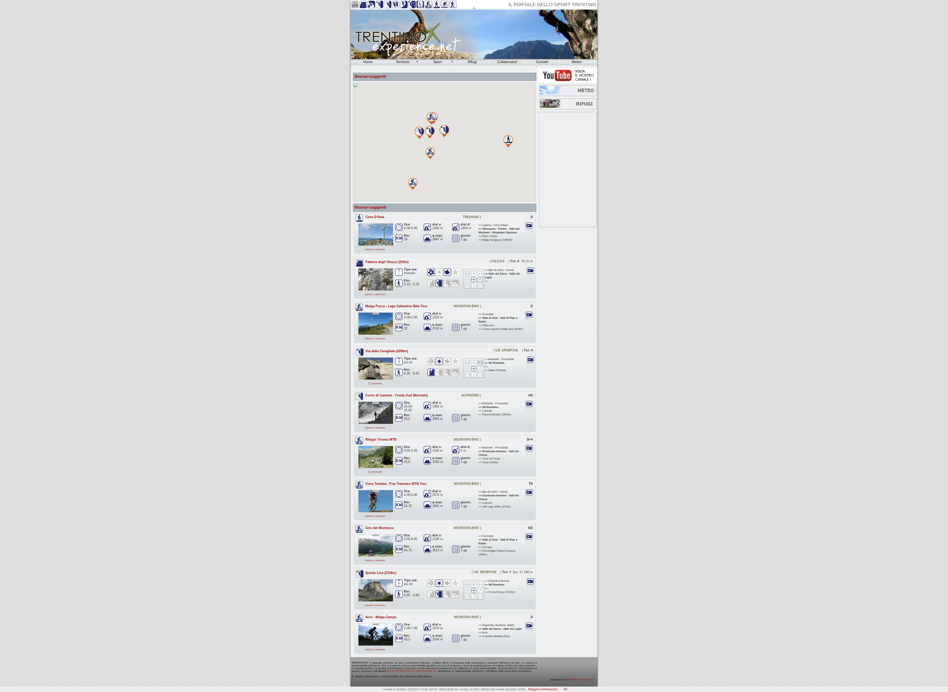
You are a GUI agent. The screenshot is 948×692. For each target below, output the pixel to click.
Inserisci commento (375, 249)
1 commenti (375, 472)
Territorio (403, 62)
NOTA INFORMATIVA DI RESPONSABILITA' (412, 671)
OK (565, 689)
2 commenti (375, 383)
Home (368, 62)
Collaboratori (507, 62)
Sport (437, 62)
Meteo (577, 62)
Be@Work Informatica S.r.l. (580, 679)
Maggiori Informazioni (542, 689)
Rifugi (472, 62)
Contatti (542, 62)
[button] (508, 143)
